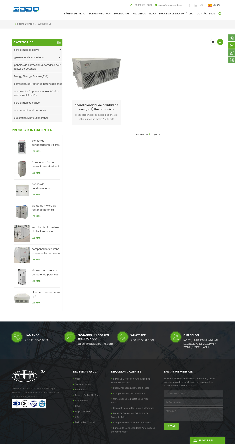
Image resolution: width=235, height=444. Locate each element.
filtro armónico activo (26, 50)
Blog (152, 14)
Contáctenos (206, 14)
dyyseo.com (30, 396)
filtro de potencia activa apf (46, 294)
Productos (121, 14)
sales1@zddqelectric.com (171, 5)
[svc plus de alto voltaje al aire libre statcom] (22, 233)
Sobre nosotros (83, 384)
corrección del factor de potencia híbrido (38, 84)
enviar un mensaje (206, 441)
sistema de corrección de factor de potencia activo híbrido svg (45, 273)
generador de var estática (29, 57)
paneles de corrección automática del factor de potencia (36, 67)
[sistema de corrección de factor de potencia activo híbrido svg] (22, 277)
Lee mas (96, 125)
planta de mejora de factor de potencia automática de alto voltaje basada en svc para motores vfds (45, 208)
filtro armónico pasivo (27, 103)
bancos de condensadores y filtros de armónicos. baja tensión (46, 143)
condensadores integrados (30, 110)
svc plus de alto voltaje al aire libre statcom (45, 229)
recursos (139, 14)
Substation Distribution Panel (31, 118)
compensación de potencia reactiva (132, 422)
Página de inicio (74, 14)
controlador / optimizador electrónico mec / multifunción (36, 93)
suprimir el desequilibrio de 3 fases (131, 388)
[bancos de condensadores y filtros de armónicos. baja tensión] (22, 147)
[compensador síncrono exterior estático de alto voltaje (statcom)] (22, 255)
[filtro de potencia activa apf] (22, 298)
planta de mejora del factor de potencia (133, 408)
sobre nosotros (100, 14)
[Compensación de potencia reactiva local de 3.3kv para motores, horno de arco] (22, 168)
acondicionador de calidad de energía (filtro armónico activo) (96, 107)
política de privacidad (86, 422)
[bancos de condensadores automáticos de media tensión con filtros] (22, 190)
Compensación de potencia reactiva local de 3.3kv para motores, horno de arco (45, 164)
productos (80, 389)
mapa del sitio (82, 411)
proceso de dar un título (176, 14)
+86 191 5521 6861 (142, 5)
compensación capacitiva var (129, 393)
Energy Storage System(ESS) (31, 76)
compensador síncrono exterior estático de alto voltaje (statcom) (46, 251)
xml (77, 417)
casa (78, 379)
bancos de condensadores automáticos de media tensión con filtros (45, 186)
